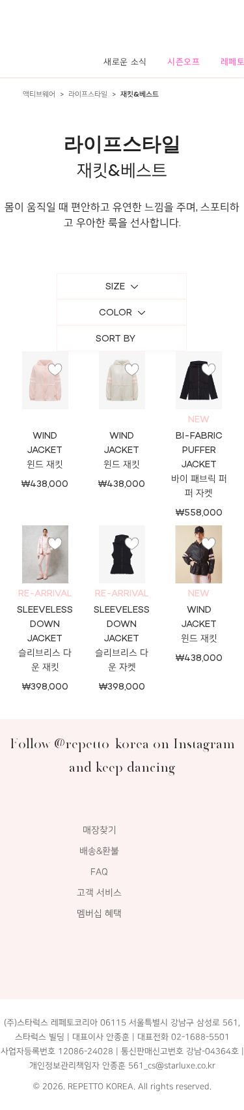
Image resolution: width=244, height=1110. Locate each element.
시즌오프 (183, 61)
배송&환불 (99, 851)
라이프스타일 (87, 94)
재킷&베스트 (139, 94)
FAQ (99, 872)
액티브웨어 (39, 94)
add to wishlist (55, 369)
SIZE (115, 286)
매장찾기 (99, 830)
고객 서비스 (99, 893)
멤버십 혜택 (99, 913)
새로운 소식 (125, 61)
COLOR (115, 312)
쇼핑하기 (121, 396)
